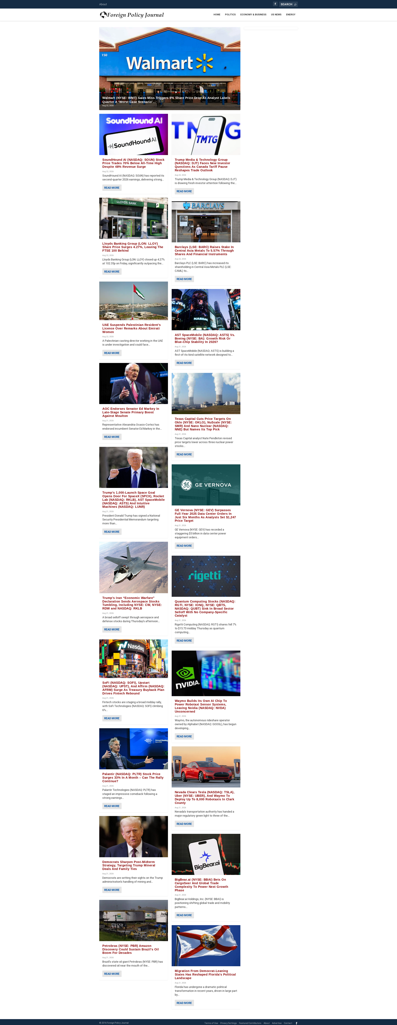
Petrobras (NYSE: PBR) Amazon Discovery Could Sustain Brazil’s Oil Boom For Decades (130, 949)
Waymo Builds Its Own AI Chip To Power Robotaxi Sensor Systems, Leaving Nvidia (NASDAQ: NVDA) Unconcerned (201, 706)
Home (217, 14)
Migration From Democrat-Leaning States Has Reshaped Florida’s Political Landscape (205, 974)
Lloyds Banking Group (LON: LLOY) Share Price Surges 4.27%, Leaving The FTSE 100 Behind (132, 247)
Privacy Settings (228, 1023)
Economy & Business (253, 14)
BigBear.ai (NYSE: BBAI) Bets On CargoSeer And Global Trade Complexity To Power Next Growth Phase (201, 885)
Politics (230, 14)
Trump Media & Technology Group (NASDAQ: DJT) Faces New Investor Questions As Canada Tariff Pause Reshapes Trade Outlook (202, 165)
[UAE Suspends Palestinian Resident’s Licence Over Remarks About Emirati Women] (133, 301)
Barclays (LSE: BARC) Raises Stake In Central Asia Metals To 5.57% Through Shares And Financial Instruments (204, 250)
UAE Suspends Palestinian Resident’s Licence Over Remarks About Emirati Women (131, 328)
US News (276, 14)
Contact (288, 1023)
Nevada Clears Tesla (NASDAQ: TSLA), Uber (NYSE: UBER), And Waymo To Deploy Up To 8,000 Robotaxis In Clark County (205, 797)
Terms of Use (211, 1023)
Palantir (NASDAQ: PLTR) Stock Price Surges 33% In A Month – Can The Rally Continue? (133, 777)
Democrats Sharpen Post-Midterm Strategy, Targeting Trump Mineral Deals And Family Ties (128, 865)
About (103, 4)
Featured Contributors (250, 1023)
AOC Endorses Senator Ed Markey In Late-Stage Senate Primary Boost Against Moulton (130, 412)
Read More (111, 187)
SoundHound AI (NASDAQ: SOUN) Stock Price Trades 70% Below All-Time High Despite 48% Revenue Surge (133, 163)
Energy (290, 14)
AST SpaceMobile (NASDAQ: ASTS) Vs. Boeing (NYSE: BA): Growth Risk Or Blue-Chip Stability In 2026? (205, 338)
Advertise (277, 1023)
